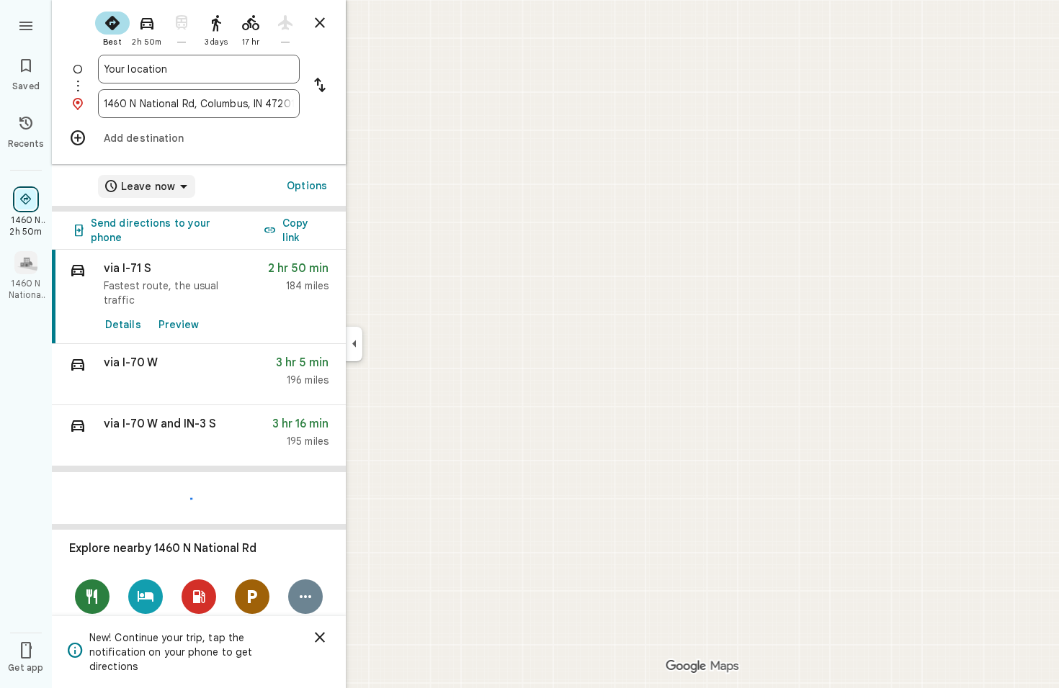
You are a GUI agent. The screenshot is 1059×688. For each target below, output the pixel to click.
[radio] (112, 27)
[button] (199, 374)
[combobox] (199, 69)
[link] (199, 297)
